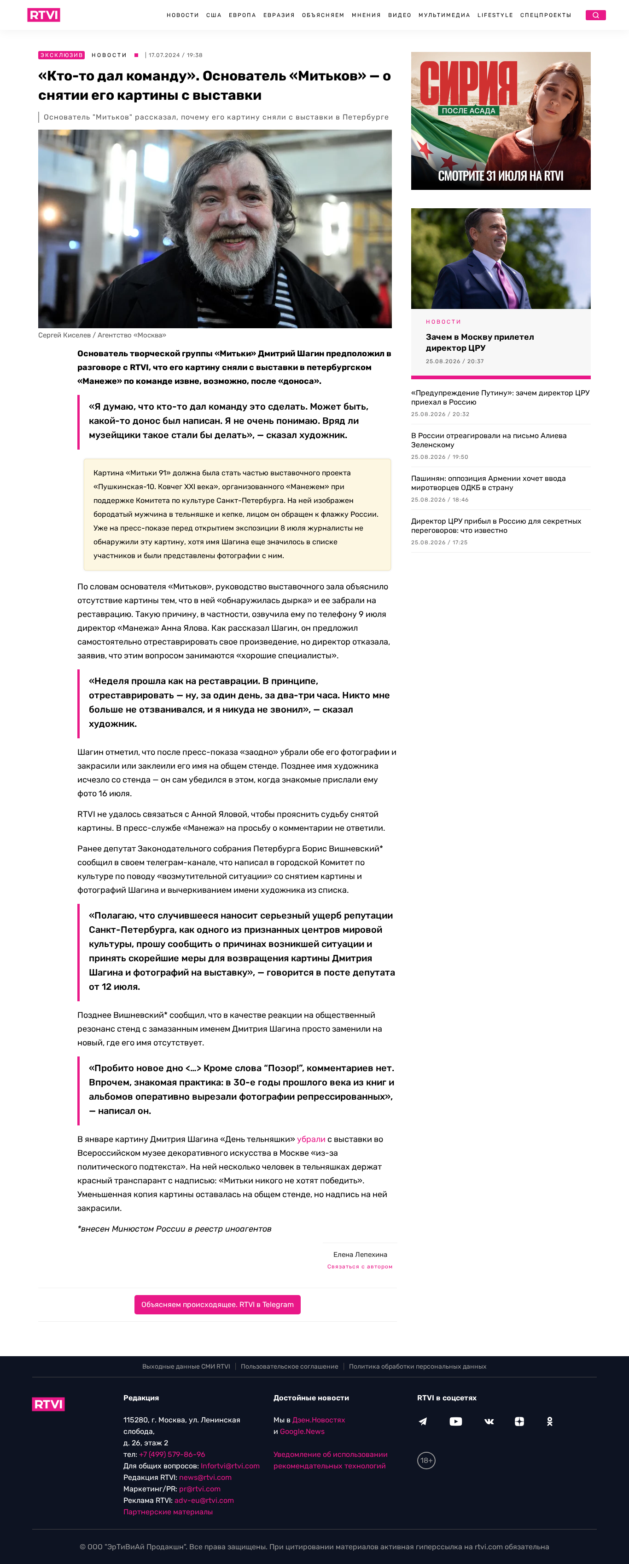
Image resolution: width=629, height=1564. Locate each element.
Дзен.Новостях (318, 1420)
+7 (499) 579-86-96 (172, 1454)
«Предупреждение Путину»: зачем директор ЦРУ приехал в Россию (500, 397)
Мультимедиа (445, 15)
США (214, 15)
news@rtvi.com (205, 1477)
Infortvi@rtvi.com (230, 1465)
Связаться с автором (360, 1266)
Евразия (279, 15)
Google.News (302, 1431)
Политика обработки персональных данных (418, 1366)
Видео (400, 15)
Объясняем (323, 15)
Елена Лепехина (360, 1254)
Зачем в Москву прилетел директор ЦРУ (480, 342)
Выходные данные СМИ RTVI (186, 1366)
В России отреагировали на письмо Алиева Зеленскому (489, 440)
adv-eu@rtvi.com (204, 1500)
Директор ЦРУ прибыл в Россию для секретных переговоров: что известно (496, 526)
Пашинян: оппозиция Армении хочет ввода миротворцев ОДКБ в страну (488, 483)
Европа (242, 15)
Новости (183, 15)
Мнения (366, 15)
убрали (311, 1139)
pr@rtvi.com (200, 1488)
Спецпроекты (546, 15)
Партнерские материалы (168, 1511)
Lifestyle (495, 15)
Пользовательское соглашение (289, 1366)
